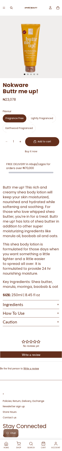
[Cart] (58, 8)
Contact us (9, 417)
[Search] (11, 8)
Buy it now (31, 151)
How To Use (14, 313)
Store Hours (10, 412)
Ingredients (13, 304)
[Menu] (4, 8)
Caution (10, 321)
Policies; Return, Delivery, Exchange (23, 401)
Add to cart (44, 141)
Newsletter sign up (14, 406)
